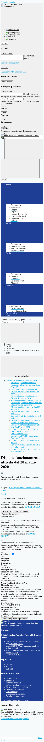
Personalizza (6, 511)
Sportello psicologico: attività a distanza (26, 400)
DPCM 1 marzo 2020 (19, 434)
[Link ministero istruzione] (12, 4)
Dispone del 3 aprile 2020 (21, 398)
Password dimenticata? (10, 63)
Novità (8, 346)
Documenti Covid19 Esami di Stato (24, 389)
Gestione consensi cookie (15, 694)
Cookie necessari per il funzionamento (16, 543)
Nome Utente (29, 56)
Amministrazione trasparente (17, 696)
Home (8, 344)
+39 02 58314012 (16, 644)
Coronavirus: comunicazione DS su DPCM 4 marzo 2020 (24, 430)
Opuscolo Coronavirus (19, 438)
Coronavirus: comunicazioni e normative (21, 380)
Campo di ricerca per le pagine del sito (16, 319)
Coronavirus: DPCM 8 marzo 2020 (24, 423)
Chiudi (4, 113)
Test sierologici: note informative (23, 383)
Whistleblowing (12, 692)
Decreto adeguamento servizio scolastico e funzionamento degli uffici (26, 404)
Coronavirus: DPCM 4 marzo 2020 (24, 436)
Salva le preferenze (20, 619)
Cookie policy (11, 678)
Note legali (10, 680)
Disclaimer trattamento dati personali (15, 719)
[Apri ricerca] (23, 149)
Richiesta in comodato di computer (24, 396)
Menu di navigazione (22, 376)
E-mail (26, 94)
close (4, 180)
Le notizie (10, 348)
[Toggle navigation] (20, 168)
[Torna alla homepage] (22, 137)
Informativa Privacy (13, 683)
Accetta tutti (9, 514)
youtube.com (6, 554)
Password (28, 58)
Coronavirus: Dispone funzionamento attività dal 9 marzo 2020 (25, 426)
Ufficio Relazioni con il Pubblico (18, 685)
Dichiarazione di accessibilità (17, 687)
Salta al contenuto (8, 2)
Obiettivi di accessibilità (15, 689)
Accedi (4, 43)
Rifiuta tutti (21, 511)
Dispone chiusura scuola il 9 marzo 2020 (26, 420)
